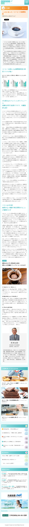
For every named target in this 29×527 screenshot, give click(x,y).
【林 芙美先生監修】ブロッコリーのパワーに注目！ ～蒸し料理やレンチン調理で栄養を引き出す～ (14, 481)
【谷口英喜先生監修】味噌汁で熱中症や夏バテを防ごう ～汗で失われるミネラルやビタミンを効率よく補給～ (14, 475)
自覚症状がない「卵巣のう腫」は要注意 (12, 432)
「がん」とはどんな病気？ (8, 463)
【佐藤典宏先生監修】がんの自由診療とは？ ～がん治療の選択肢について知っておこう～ (14, 487)
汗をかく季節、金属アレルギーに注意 (10, 455)
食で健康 (4, 473)
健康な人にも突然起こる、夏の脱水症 (12, 441)
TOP (26, 522)
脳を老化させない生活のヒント (9, 459)
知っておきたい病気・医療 (8, 486)
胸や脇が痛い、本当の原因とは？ (11, 429)
